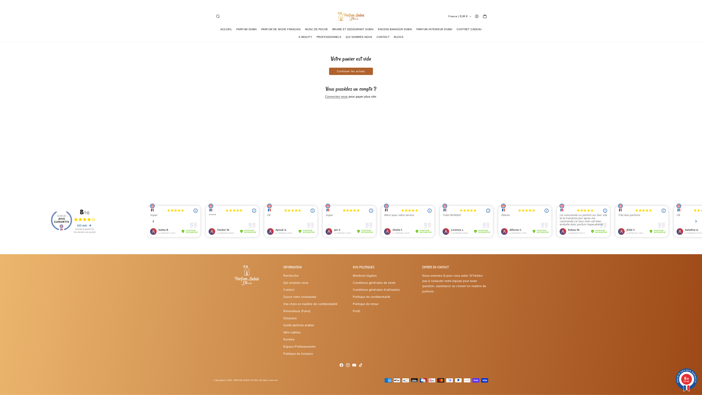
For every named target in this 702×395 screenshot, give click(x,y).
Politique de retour (366, 304)
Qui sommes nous (295, 282)
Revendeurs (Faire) (297, 311)
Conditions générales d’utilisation (376, 289)
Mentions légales (365, 275)
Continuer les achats (351, 71)
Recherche (291, 275)
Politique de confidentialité (371, 296)
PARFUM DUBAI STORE (245, 380)
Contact (288, 289)
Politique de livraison (298, 353)
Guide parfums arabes (298, 325)
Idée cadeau (292, 332)
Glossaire (290, 318)
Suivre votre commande (299, 296)
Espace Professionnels (299, 346)
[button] (218, 16)
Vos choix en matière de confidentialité (310, 304)
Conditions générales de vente (374, 282)
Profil (356, 311)
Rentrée (289, 339)
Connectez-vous (336, 96)
